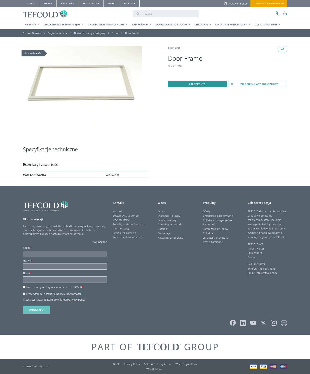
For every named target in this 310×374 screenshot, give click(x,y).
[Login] (285, 13)
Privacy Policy (132, 364)
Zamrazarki (209, 224)
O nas (161, 211)
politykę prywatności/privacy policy (64, 299)
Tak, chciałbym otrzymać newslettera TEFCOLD (54, 287)
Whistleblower (155, 369)
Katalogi (163, 229)
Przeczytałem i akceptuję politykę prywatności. (54, 294)
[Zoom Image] (82, 85)
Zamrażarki (140, 24)
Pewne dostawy (167, 220)
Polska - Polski (238, 3)
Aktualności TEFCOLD (170, 237)
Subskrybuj (36, 309)
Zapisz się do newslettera (128, 237)
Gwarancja (164, 233)
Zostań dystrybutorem (268, 3)
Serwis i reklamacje (124, 232)
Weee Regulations (186, 364)
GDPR (116, 364)
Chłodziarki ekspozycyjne (62, 24)
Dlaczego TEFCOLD (169, 215)
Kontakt (117, 211)
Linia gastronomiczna (231, 24)
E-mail (27, 248)
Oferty (206, 211)
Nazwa (27, 260)
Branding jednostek (169, 224)
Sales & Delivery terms (157, 364)
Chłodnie (201, 24)
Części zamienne (266, 24)
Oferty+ (30, 24)
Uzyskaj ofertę (121, 220)
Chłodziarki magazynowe (106, 24)
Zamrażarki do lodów (171, 24)
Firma (27, 273)
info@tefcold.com (266, 273)
